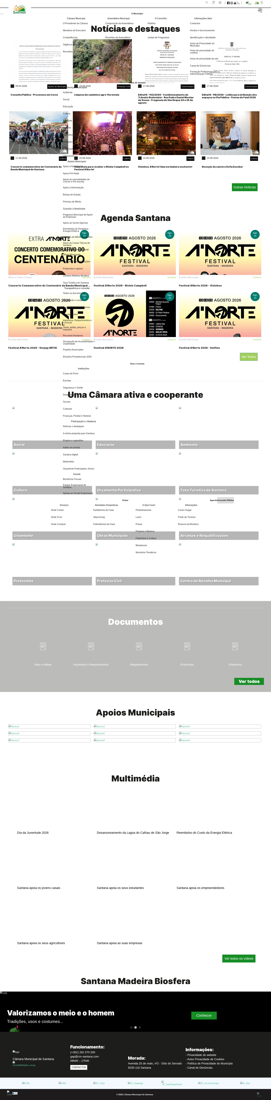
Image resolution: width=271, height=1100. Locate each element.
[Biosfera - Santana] (248, 3)
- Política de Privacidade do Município (209, 1063)
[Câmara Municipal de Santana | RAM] (19, 13)
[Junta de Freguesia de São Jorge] (135, 1083)
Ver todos (249, 681)
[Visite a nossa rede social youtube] (235, 3)
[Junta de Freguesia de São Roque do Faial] (172, 1083)
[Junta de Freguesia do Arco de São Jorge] (208, 1083)
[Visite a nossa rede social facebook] (228, 3)
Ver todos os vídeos (239, 958)
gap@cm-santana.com (84, 1056)
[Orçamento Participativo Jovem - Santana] (258, 3)
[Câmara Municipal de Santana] (26, 1083)
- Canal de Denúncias (199, 1067)
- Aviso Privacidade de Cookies (205, 1059)
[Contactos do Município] (238, 3)
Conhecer (204, 1015)
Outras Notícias (244, 187)
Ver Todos (249, 357)
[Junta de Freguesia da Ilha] (245, 1083)
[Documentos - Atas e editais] (43, 676)
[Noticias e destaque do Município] (220, 3)
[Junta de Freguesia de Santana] (62, 1083)
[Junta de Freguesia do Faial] (99, 1083)
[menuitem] (137, 13)
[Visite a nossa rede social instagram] (232, 3)
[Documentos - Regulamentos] (139, 676)
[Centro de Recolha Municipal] (218, 543)
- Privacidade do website (201, 1055)
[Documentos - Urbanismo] (235, 676)
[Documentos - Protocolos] (187, 676)
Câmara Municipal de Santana (138, 1094)
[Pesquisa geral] (207, 3)
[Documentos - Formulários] (91, 676)
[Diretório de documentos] (213, 3)
